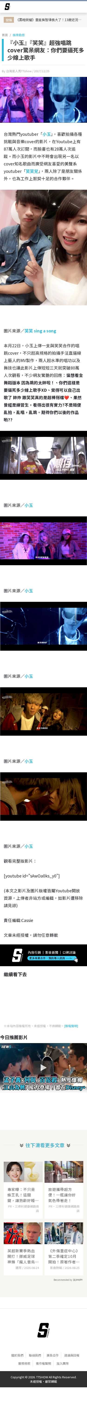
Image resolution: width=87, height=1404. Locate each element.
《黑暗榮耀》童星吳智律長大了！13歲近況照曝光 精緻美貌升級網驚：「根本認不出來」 (50, 19)
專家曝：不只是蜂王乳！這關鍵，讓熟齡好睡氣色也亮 (21, 1194)
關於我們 (17, 1355)
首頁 (5, 35)
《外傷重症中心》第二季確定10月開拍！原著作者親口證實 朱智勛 (63, 1256)
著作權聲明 (43, 1363)
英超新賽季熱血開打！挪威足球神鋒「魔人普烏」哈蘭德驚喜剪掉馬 (22, 1256)
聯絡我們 (35, 1355)
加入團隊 (63, 1363)
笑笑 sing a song (40, 331)
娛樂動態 (19, 35)
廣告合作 (53, 1355)
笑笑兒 (32, 171)
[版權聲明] (71, 1026)
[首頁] (43, 1330)
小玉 (46, 134)
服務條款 (24, 1363)
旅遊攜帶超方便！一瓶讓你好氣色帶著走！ (62, 1194)
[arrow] (7, 7)
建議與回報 (71, 1355)
